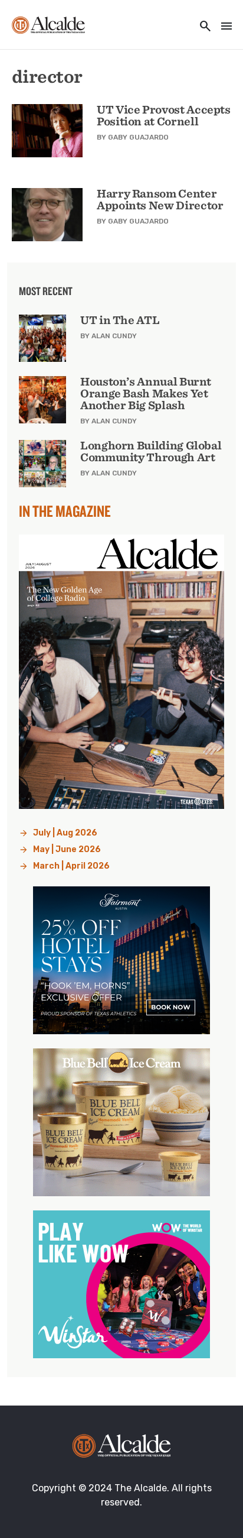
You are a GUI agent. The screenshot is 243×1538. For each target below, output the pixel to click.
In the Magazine (65, 510)
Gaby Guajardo (138, 137)
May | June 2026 (67, 849)
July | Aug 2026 (65, 833)
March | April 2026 (71, 866)
